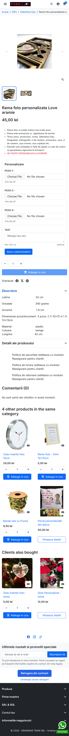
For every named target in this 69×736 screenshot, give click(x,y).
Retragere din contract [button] (34, 673)
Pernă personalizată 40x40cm (50, 522)
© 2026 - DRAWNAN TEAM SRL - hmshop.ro (34, 730)
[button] (51, 4)
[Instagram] (34, 637)
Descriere (9, 291)
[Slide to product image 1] (9, 93)
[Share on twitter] (22, 280)
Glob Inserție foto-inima (14, 594)
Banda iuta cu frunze (15, 520)
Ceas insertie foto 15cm (14, 456)
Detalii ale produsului (18, 343)
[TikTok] (40, 637)
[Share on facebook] (17, 280)
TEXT (7, 229)
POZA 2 (9, 190)
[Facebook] (28, 637)
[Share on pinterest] (27, 280)
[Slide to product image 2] (26, 93)
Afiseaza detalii (52, 539)
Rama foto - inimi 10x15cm (48, 456)
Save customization (18, 251)
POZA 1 (9, 170)
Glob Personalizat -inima (49, 594)
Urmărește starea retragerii (34, 679)
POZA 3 (9, 210)
